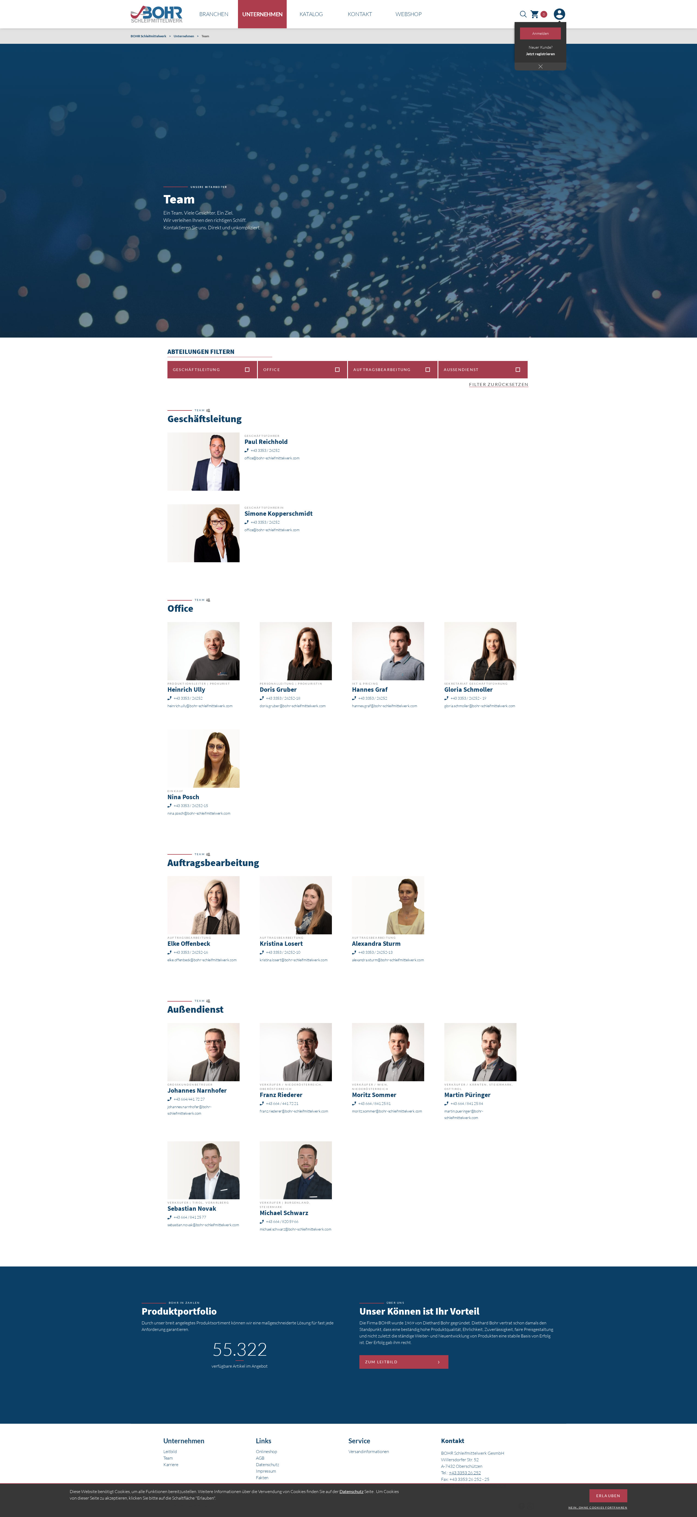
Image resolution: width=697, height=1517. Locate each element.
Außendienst (461, 369)
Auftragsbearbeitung (382, 369)
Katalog (311, 14)
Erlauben (608, 1495)
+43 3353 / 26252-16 (191, 952)
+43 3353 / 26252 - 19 (468, 698)
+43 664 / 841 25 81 (374, 1103)
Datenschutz (267, 1464)
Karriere (170, 1464)
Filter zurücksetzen (498, 384)
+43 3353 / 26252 (265, 450)
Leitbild (170, 1451)
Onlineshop (266, 1451)
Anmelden (540, 33)
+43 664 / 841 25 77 (190, 1217)
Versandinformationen (368, 1451)
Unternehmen (262, 14)
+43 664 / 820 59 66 (282, 1221)
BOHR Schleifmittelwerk (148, 36)
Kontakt (360, 14)
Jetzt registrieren (540, 53)
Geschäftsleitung (196, 369)
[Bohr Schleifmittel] (156, 14)
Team (168, 1458)
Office (271, 369)
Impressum (266, 1471)
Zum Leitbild (381, 1362)
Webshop (408, 14)
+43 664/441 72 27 (189, 1099)
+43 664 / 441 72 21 (282, 1103)
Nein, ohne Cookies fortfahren (598, 1507)
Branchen (213, 14)
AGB (260, 1458)
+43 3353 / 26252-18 (283, 698)
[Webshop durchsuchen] (523, 14)
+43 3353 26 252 (465, 1472)
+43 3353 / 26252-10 (283, 952)
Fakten (262, 1477)
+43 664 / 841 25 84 (467, 1103)
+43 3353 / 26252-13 (375, 952)
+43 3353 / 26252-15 (191, 806)
